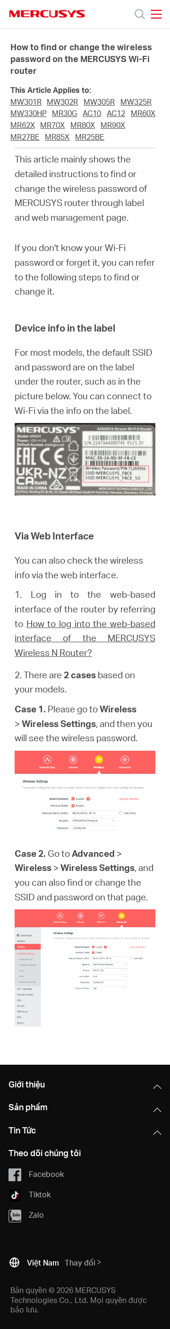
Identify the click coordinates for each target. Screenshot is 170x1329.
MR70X (52, 125)
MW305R (99, 102)
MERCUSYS (47, 14)
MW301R (26, 102)
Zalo (36, 1215)
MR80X (82, 125)
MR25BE (89, 137)
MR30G (64, 113)
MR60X (143, 113)
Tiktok (40, 1194)
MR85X (57, 137)
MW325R (136, 102)
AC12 (116, 113)
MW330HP (28, 113)
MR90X (113, 125)
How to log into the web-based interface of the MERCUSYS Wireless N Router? (85, 638)
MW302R (62, 102)
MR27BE (25, 137)
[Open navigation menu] (156, 14)
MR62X (22, 125)
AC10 (92, 113)
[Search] (139, 14)
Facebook (46, 1173)
